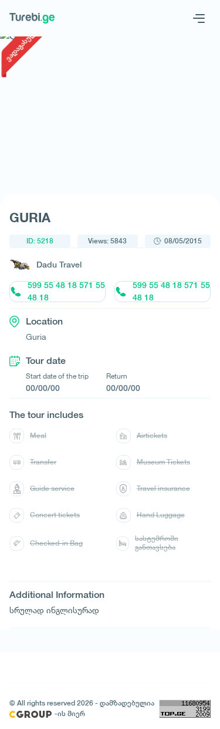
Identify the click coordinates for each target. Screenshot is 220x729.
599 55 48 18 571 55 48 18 (66, 291)
